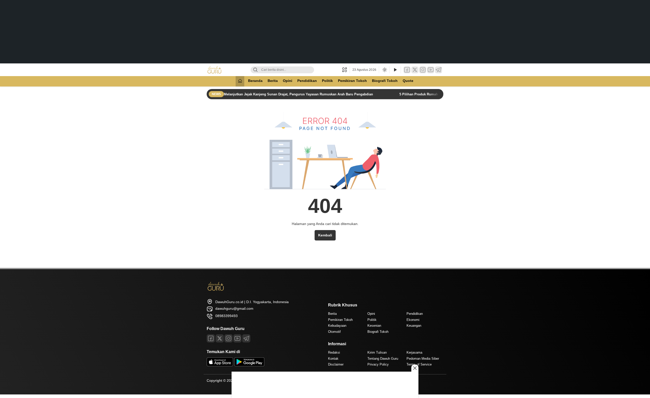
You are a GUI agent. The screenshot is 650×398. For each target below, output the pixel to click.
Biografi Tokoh (385, 81)
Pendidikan (307, 81)
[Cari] (255, 70)
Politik (327, 81)
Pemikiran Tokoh (352, 81)
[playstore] (249, 365)
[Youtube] (237, 338)
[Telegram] (438, 69)
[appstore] (220, 365)
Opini (287, 81)
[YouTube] (430, 69)
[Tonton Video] (395, 69)
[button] (346, 69)
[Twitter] (414, 69)
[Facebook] (407, 69)
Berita (273, 81)
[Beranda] (240, 81)
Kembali (325, 235)
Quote (408, 81)
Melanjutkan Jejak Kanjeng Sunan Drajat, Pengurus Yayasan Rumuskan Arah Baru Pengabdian (299, 94)
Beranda (255, 81)
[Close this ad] (414, 368)
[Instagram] (422, 69)
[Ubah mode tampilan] (384, 70)
